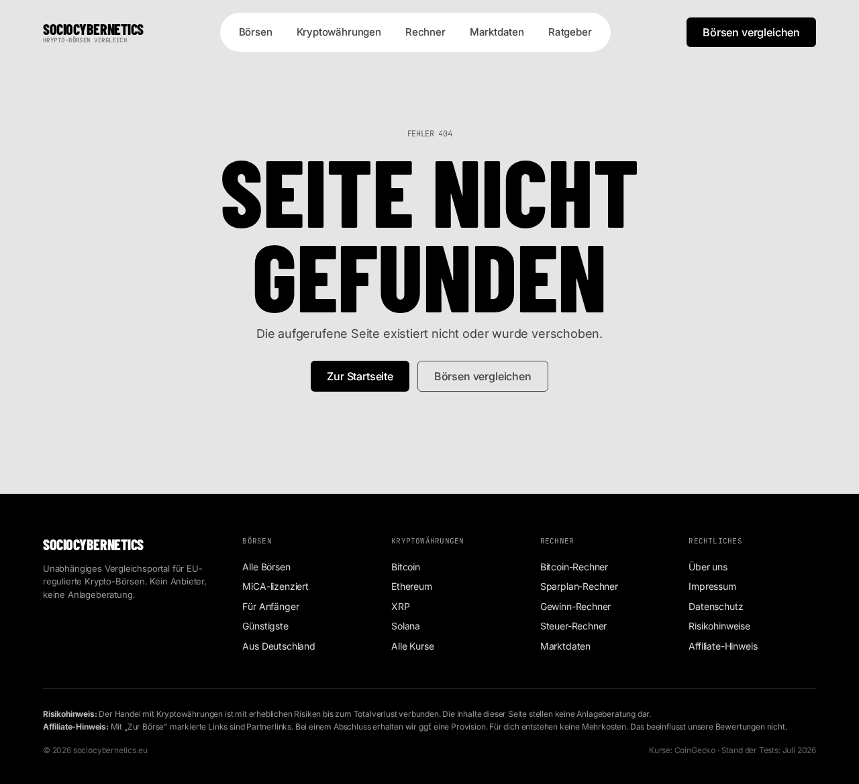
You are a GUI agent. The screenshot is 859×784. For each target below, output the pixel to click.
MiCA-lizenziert (275, 586)
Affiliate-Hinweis (723, 646)
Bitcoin (405, 566)
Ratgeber (570, 32)
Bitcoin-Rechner (574, 566)
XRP (400, 606)
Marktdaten (497, 32)
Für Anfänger (270, 606)
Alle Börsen (266, 566)
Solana (405, 625)
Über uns (708, 566)
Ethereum (411, 586)
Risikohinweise (719, 625)
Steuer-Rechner (573, 625)
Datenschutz (716, 606)
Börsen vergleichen (751, 32)
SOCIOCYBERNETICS (93, 32)
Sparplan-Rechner (579, 586)
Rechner (425, 32)
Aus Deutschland (278, 646)
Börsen (255, 32)
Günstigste (265, 625)
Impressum (712, 586)
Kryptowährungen (339, 32)
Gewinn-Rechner (575, 606)
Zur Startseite (360, 376)
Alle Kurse (412, 646)
